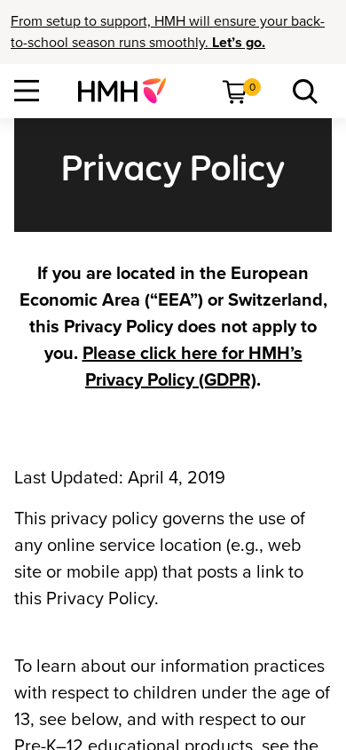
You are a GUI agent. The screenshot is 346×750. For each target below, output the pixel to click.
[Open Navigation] (26, 90)
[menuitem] (129, 90)
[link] (129, 90)
